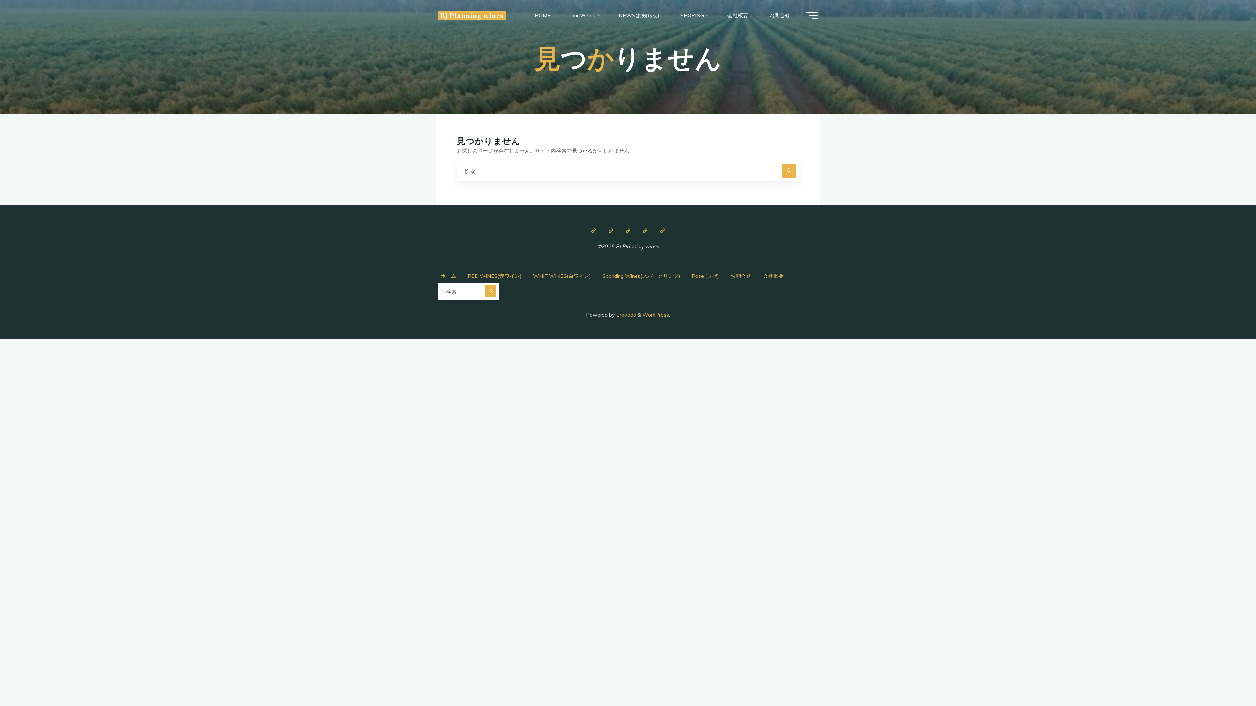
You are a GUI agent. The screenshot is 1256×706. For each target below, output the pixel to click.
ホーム (448, 276)
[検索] (789, 171)
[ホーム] (593, 231)
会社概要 (773, 276)
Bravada (625, 314)
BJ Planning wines (472, 15)
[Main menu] (812, 15)
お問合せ (740, 276)
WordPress (655, 314)
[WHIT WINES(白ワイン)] (628, 231)
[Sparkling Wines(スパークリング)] (662, 231)
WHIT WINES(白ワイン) (562, 276)
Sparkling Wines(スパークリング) (641, 276)
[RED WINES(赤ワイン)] (610, 231)
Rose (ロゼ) (705, 276)
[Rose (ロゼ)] (645, 231)
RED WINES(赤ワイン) (495, 276)
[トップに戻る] (1230, 680)
